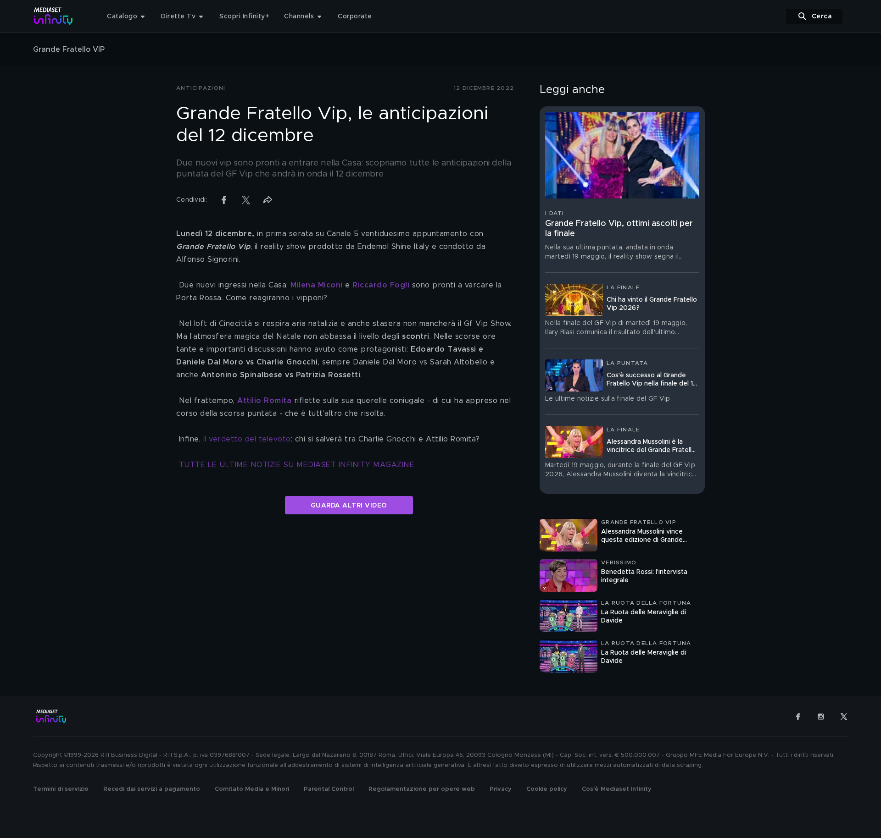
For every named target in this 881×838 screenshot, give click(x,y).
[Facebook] (798, 716)
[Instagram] (821, 716)
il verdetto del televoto (247, 439)
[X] (844, 716)
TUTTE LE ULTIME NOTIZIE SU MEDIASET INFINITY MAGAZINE (297, 465)
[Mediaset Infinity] (53, 16)
